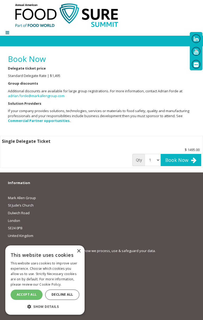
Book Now (178, 160)
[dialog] (45, 280)
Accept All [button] (27, 294)
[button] (45, 306)
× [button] (79, 251)
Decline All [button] (62, 294)
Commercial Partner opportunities (39, 120)
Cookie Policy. (50, 284)
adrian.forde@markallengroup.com (36, 95)
